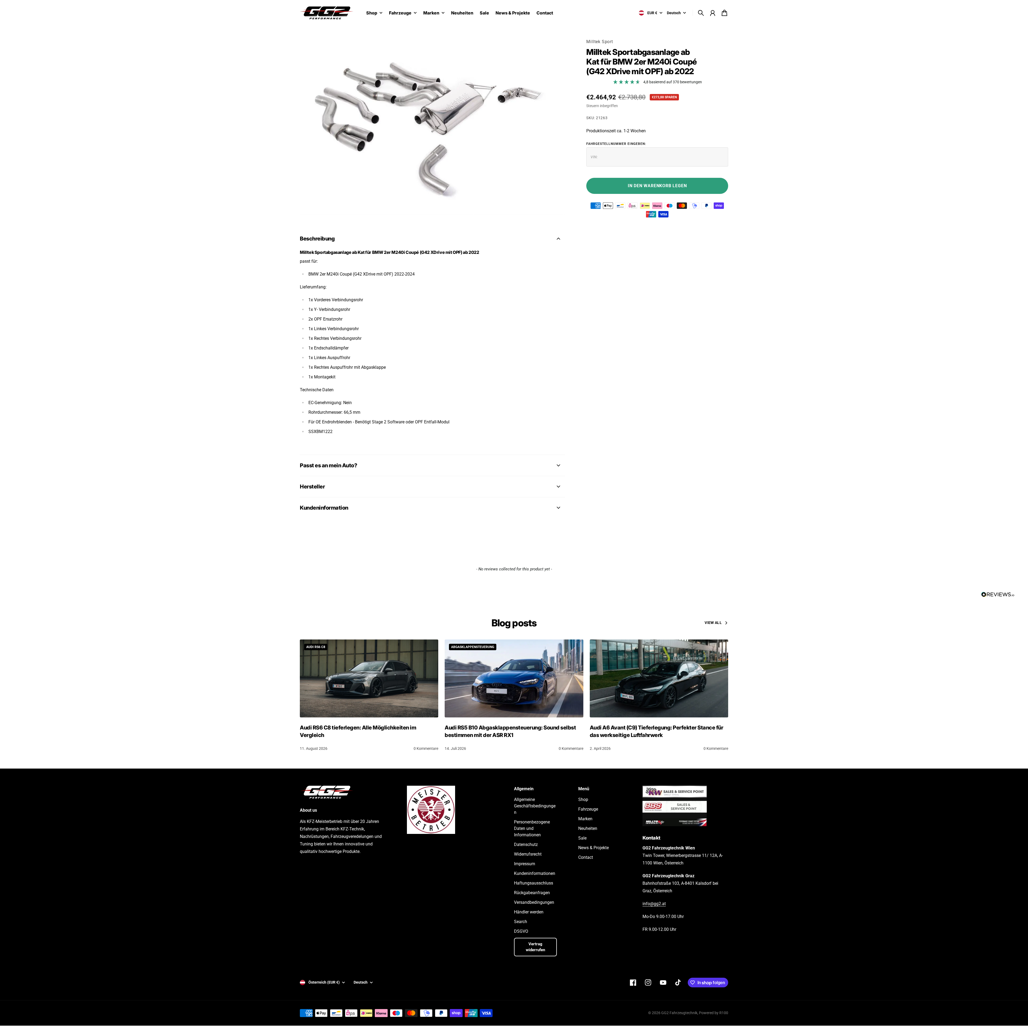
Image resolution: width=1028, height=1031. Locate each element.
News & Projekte (593, 847)
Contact (585, 857)
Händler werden (528, 912)
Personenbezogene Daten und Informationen (532, 828)
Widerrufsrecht (528, 854)
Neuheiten (587, 828)
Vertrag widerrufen (535, 947)
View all (713, 622)
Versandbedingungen (534, 902)
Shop (371, 13)
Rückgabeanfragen (532, 892)
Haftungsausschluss (533, 883)
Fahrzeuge (400, 13)
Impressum (524, 863)
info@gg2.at (654, 903)
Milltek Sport (599, 41)
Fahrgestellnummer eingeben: (616, 144)
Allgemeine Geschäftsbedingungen (534, 806)
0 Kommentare (426, 748)
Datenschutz (526, 844)
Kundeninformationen (534, 873)
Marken (431, 13)
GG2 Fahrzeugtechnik (679, 1013)
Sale (582, 838)
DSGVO (521, 931)
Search (520, 921)
